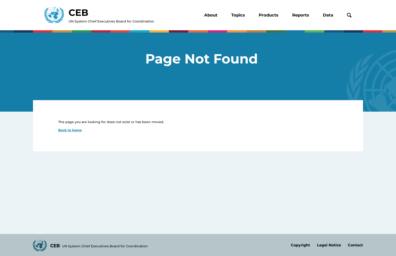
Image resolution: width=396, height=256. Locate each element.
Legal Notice (329, 245)
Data (328, 15)
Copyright (300, 245)
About (210, 15)
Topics (238, 15)
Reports (300, 15)
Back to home (70, 130)
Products (268, 15)
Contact (355, 245)
